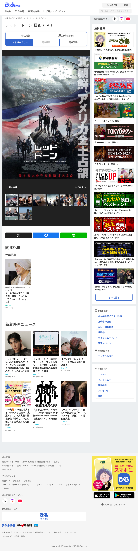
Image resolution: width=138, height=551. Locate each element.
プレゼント (103, 390)
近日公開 (19, 11)
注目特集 (102, 385)
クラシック (27, 484)
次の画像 (79, 187)
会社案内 (6, 532)
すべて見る (114, 297)
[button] (6, 206)
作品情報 (25, 35)
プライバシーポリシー (22, 532)
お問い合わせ (70, 532)
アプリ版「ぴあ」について (115, 504)
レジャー (49, 484)
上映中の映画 (104, 321)
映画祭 (101, 332)
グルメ (59, 484)
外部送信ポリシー (42, 532)
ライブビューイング (108, 337)
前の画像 (13, 187)
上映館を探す (68, 35)
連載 (100, 395)
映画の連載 (7, 469)
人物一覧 (6, 488)
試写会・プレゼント (55, 11)
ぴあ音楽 (27, 480)
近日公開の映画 (105, 326)
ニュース (102, 374)
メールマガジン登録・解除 (13, 536)
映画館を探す (34, 11)
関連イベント (104, 343)
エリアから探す (105, 356)
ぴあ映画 (19, 18)
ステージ (15, 484)
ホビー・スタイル (73, 484)
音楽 (126, 5)
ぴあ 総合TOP (111, 5)
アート (5, 484)
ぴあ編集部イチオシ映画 (110, 316)
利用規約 (57, 532)
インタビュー (104, 379)
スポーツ (38, 484)
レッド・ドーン (29, 18)
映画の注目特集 (38, 465)
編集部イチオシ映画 (10, 461)
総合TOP (6, 480)
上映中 (7, 11)
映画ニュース (22, 465)
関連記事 (73, 42)
